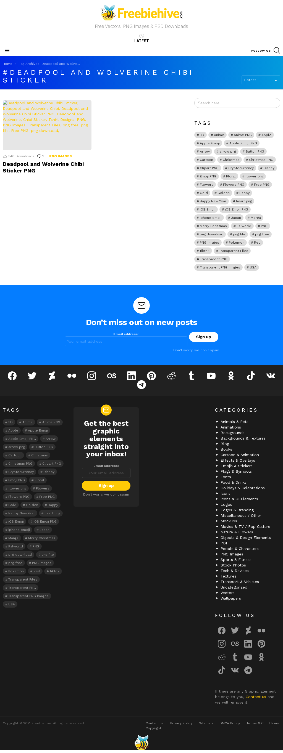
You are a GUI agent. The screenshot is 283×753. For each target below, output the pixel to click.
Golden (224, 193)
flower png (254, 176)
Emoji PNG (208, 176)
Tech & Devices (235, 570)
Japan (236, 218)
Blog (225, 443)
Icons (225, 493)
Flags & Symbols (236, 471)
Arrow (205, 151)
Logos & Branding (237, 510)
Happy (244, 193)
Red (257, 242)
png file (239, 234)
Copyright (153, 728)
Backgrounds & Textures (243, 438)
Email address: (126, 334)
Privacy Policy (181, 723)
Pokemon (236, 242)
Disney (268, 168)
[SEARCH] (277, 50)
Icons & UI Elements (239, 499)
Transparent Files (233, 251)
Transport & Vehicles (240, 581)
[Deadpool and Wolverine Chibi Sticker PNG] (47, 125)
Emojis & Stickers (237, 466)
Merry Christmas (213, 226)
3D (202, 135)
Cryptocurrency (241, 168)
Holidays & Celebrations (243, 488)
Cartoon (206, 160)
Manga (256, 218)
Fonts (226, 477)
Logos (226, 504)
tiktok (204, 251)
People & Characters (240, 548)
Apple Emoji (210, 143)
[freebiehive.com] (141, 742)
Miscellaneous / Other (241, 515)
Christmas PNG (261, 160)
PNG (264, 226)
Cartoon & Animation (240, 455)
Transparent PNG (213, 259)
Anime (219, 135)
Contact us (257, 697)
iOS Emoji (207, 209)
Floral (231, 176)
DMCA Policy (229, 723)
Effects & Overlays (238, 460)
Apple (266, 135)
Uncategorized (234, 587)
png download (211, 234)
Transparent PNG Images (220, 267)
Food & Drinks (234, 482)
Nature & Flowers (237, 532)
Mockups (229, 521)
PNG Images (60, 156)
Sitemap (206, 723)
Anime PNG (243, 135)
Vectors (228, 592)
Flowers (206, 185)
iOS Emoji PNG (236, 209)
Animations (231, 427)
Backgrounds (233, 432)
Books (226, 449)
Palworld (244, 226)
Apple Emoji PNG (243, 143)
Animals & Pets (234, 421)
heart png (244, 201)
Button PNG (255, 151)
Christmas (231, 160)
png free (262, 234)
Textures (228, 576)
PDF (224, 543)
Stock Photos (233, 565)
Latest (141, 41)
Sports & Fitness (236, 559)
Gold (204, 193)
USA (253, 267)
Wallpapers (231, 598)
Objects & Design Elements (246, 537)
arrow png (227, 151)
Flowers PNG (233, 185)
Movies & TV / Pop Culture (245, 526)
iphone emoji (210, 218)
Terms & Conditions (263, 723)
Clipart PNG (209, 168)
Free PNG (261, 185)
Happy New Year (213, 201)
